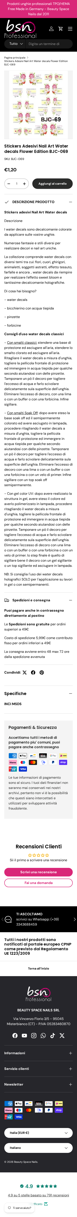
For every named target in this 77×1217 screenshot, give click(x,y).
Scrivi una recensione (38, 872)
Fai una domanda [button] (39, 883)
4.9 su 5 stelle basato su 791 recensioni (38, 1195)
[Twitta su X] (24, 672)
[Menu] (70, 28)
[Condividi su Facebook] (33, 672)
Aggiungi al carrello (52, 183)
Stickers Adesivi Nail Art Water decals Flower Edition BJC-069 (36, 62)
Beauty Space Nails (25, 1162)
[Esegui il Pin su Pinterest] (41, 672)
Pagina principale (14, 57)
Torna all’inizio (38, 968)
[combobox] (38, 43)
